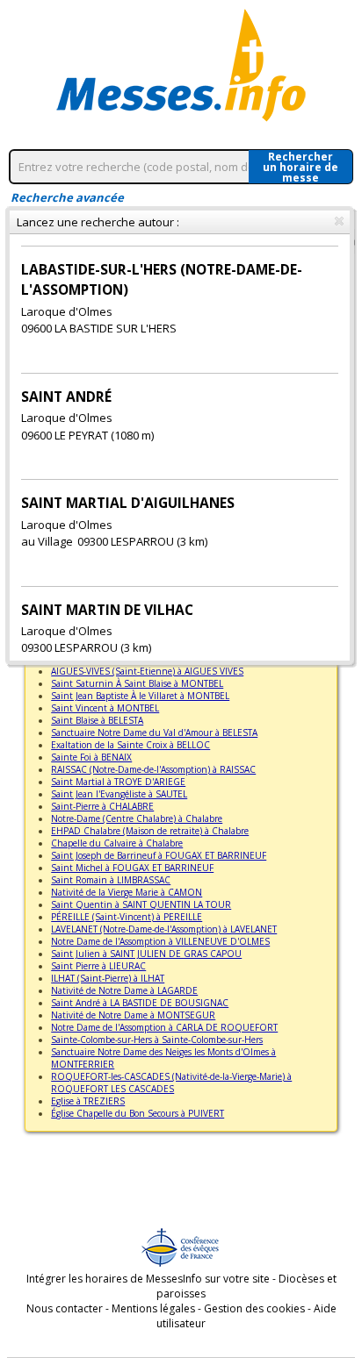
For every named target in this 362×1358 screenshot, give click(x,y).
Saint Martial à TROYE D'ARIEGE (118, 781)
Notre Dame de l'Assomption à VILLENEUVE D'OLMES (160, 941)
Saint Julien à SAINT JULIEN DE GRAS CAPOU (146, 953)
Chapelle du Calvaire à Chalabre (117, 843)
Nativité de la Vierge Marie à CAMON (126, 892)
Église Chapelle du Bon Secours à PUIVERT (137, 1113)
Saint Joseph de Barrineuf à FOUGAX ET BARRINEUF (158, 855)
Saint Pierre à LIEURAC (98, 966)
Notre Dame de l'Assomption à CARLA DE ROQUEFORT (164, 1027)
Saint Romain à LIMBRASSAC (110, 880)
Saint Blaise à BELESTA (97, 720)
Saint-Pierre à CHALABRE (102, 806)
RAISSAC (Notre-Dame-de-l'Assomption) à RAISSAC (153, 769)
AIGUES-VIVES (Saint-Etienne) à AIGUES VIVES (147, 671)
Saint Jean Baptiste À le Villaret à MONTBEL (140, 696)
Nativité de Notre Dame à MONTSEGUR (133, 1015)
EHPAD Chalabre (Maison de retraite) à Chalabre (150, 831)
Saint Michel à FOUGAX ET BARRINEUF (132, 867)
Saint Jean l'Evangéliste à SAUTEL (119, 794)
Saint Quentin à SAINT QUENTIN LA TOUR (141, 904)
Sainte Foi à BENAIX (91, 757)
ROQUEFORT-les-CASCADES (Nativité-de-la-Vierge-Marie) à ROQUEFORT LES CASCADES (171, 1082)
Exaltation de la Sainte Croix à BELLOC (130, 745)
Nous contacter (64, 1308)
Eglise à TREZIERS (88, 1101)
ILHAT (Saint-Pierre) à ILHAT (107, 978)
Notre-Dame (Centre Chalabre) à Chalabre (136, 818)
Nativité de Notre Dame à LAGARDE (124, 990)
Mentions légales (153, 1308)
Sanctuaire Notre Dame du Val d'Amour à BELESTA (154, 732)
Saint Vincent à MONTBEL (105, 708)
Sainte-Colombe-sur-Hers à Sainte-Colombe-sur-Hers (157, 1039)
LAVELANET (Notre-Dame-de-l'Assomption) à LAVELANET (164, 929)
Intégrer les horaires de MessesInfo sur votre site (148, 1278)
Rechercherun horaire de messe (300, 166)
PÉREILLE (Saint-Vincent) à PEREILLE (126, 917)
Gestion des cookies (254, 1308)
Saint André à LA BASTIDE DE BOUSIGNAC (139, 1003)
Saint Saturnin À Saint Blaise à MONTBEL (137, 683)
